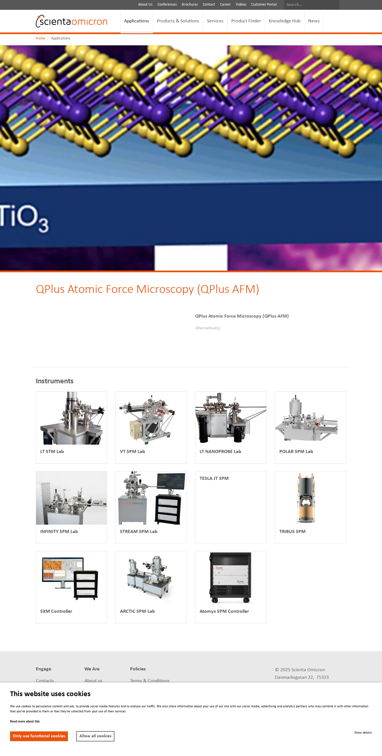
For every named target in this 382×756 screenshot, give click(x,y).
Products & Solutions (178, 21)
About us (93, 681)
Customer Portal (264, 4)
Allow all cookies (95, 736)
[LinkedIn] (195, 669)
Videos (241, 4)
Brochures (190, 4)
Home (40, 38)
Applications (136, 21)
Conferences (167, 4)
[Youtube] (236, 669)
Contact (209, 4)
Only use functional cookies (39, 736)
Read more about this (25, 721)
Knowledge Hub (284, 21)
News (314, 21)
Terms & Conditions (149, 681)
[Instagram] (236, 682)
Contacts (45, 681)
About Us (145, 4)
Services (215, 21)
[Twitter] (195, 682)
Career (225, 4)
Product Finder (246, 21)
